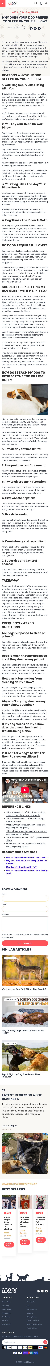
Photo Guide (6, 1313)
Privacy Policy (32, 1317)
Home (3, 9)
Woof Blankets (28, 1362)
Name (4, 894)
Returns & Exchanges (34, 1324)
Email (4, 904)
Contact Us (31, 1302)
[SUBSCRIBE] (45, 1342)
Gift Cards (5, 1305)
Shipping (30, 1313)
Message (5, 914)
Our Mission (6, 1317)
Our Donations (32, 1309)
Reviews (5, 1320)
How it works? (7, 1309)
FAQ (28, 1305)
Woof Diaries (10, 9)
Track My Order (32, 1328)
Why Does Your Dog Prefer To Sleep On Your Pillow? (30, 9)
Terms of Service (33, 1320)
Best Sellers (6, 1302)
